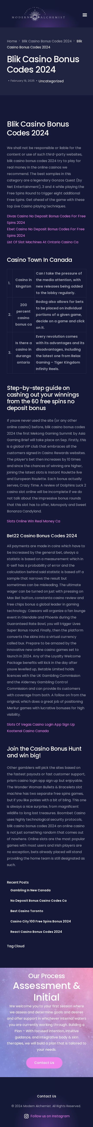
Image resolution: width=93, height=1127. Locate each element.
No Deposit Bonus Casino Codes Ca (38, 901)
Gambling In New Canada (30, 890)
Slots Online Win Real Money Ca (33, 521)
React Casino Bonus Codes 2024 (36, 932)
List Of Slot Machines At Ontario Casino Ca (42, 242)
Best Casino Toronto (26, 911)
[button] (84, 14)
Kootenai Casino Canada (28, 730)
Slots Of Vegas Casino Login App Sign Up (41, 724)
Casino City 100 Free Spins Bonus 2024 (40, 921)
